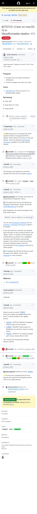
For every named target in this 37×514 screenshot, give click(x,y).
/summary (6, 224)
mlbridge (7, 271)
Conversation (9, 49)
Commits (21, 49)
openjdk (7, 15)
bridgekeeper (8, 126)
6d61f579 (15, 282)
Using (8, 101)
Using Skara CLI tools (12, 105)
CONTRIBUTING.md (9, 206)
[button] (13, 60)
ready (24, 263)
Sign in (12, 404)
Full (10, 282)
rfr (29, 263)
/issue (23, 224)
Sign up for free (10, 399)
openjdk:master (7, 44)
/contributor (14, 224)
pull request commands (19, 222)
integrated (26, 356)
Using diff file (9, 108)
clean (31, 181)
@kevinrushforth (9, 196)
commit (29, 173)
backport (25, 181)
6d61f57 (33, 116)
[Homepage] (18, 3)
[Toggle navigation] (3, 3)
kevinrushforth (7, 41)
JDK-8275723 (10, 91)
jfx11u (14, 15)
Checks (32, 49)
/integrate (21, 245)
